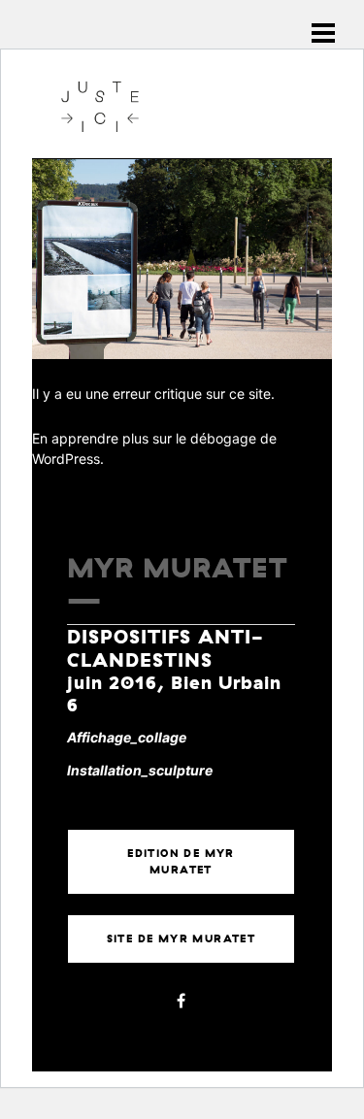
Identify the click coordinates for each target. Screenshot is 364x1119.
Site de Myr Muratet (181, 938)
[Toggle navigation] (323, 33)
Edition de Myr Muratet (181, 861)
